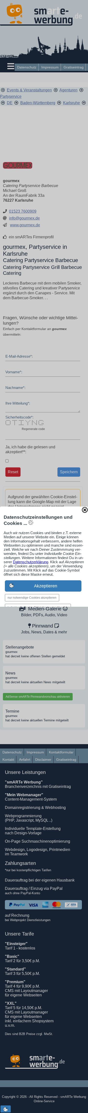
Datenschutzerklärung (30, 562)
